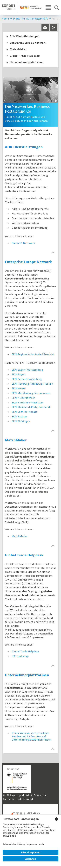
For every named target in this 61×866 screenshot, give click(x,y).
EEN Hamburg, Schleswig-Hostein (32, 383)
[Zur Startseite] (22, 7)
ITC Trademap (20, 656)
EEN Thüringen (21, 421)
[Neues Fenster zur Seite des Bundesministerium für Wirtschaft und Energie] (17, 779)
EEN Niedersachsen (23, 398)
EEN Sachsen (20, 416)
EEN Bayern (19, 374)
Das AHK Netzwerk (23, 243)
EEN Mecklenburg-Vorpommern (31, 393)
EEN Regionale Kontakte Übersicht (33, 354)
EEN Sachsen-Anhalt (24, 412)
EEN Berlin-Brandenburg (27, 379)
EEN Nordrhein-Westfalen (28, 402)
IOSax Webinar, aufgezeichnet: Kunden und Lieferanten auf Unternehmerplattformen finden (31, 736)
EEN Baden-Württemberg (27, 369)
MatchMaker (19, 536)
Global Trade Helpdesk (25, 651)
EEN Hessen (19, 388)
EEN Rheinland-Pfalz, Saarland (31, 407)
